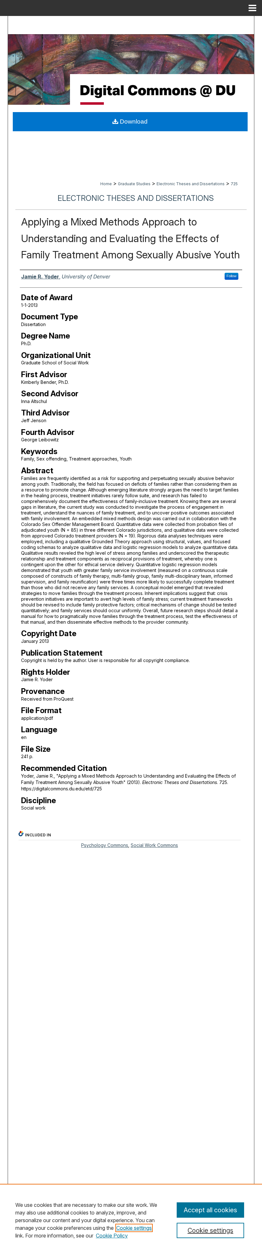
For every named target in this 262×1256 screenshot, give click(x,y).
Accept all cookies (210, 1210)
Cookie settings (134, 1228)
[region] (131, 1220)
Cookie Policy (112, 1235)
